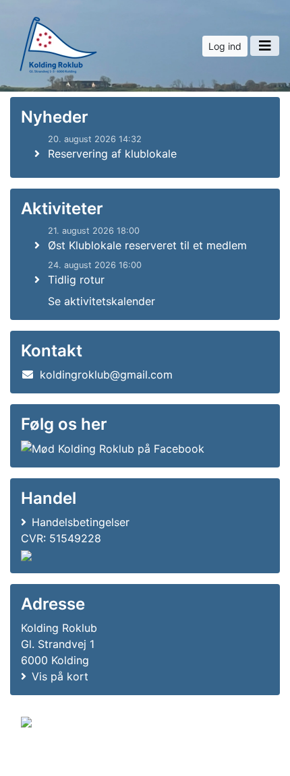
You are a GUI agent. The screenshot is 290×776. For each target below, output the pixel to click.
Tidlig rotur (76, 279)
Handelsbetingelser (80, 522)
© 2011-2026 (48, 758)
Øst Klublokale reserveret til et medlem (147, 245)
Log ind (224, 46)
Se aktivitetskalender (101, 301)
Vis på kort (60, 676)
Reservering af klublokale (112, 153)
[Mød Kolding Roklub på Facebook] (112, 448)
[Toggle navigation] (264, 46)
